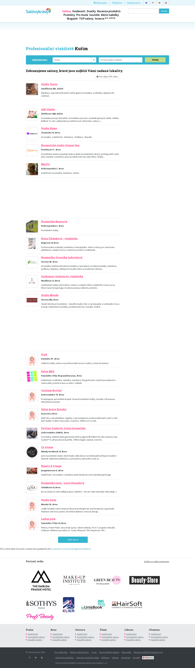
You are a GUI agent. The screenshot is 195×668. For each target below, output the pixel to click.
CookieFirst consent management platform (71, 548)
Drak (44, 354)
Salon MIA (47, 371)
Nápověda (126, 652)
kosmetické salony (36, 637)
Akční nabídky (110, 15)
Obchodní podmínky (64, 657)
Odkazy (115, 657)
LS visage (47, 447)
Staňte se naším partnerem (156, 561)
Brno (54, 629)
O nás (94, 652)
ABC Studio (48, 109)
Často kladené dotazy (109, 652)
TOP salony (86, 18)
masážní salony (35, 639)
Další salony (72, 539)
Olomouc (154, 629)
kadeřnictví (33, 634)
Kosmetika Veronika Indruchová (61, 257)
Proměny (69, 15)
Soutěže (94, 15)
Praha (29, 629)
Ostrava (80, 629)
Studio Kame (49, 128)
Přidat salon (101, 2)
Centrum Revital (51, 390)
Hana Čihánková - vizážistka (59, 238)
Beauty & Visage (51, 466)
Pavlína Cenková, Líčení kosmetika (63, 428)
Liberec (128, 629)
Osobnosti (78, 11)
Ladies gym (48, 518)
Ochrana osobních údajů (87, 657)
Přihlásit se (117, 2)
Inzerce (105, 18)
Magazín (72, 18)
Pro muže (82, 15)
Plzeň (103, 629)
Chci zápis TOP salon (108, 76)
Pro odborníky (61, 652)
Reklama (105, 657)
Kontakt (136, 657)
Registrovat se (133, 2)
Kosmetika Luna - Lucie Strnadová (62, 482)
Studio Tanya (49, 84)
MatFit (45, 164)
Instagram (125, 657)
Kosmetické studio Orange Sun (60, 145)
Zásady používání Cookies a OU (148, 652)
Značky (91, 11)
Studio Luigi (48, 499)
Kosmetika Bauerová (54, 221)
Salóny (66, 11)
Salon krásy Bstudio (53, 409)
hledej (155, 59)
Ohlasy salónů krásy (79, 652)
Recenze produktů (109, 11)
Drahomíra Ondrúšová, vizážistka (62, 276)
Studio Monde (49, 295)
